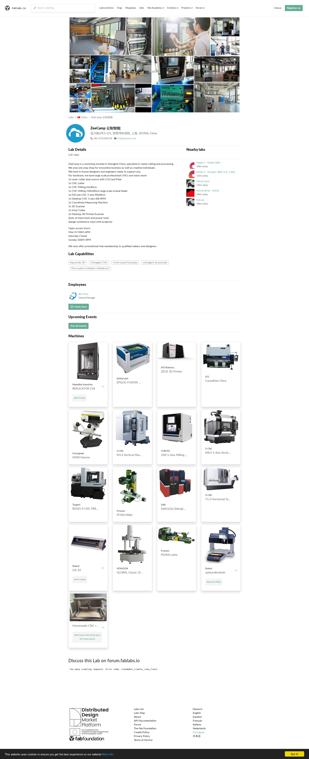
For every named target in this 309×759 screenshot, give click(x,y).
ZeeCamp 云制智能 (102, 117)
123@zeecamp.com (126, 138)
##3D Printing (79, 398)
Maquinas (130, 8)
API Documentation (145, 720)
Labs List (139, 709)
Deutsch (197, 709)
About (137, 717)
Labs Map (139, 713)
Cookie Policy (141, 732)
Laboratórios (106, 8)
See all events (78, 326)
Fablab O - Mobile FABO (208, 163)
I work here (80, 306)
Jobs (141, 8)
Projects (185, 8)
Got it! (294, 754)
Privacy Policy (142, 736)
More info (107, 754)
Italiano (197, 724)
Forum (199, 8)
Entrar (277, 8)
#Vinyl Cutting (79, 579)
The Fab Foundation (145, 728)
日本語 (197, 736)
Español (197, 717)
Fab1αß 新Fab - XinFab (207, 191)
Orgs (119, 8)
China (83, 117)
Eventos (171, 8)
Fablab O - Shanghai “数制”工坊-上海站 (215, 172)
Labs (71, 117)
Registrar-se (294, 8)
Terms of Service (143, 740)
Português (198, 732)
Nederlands (199, 728)
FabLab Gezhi (203, 181)
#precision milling (214, 582)
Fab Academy (154, 8)
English (197, 713)
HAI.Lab (200, 200)
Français (197, 720)
